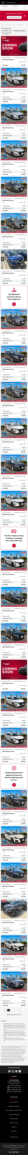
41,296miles (22, 852)
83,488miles (22, 275)
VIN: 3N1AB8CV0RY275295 (19, 572)
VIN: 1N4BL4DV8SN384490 (20, 884)
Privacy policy (14, 1118)
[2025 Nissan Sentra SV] (14, 501)
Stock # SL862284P (6, 367)
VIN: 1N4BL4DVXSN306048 (19, 957)
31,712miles (22, 516)
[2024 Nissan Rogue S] (14, 909)
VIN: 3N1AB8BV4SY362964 (20, 713)
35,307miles (22, 166)
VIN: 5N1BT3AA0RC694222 (19, 920)
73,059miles (22, 61)
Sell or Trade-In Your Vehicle (14, 1110)
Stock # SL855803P (6, 331)
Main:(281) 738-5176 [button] (15, 1085)
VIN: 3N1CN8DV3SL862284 (20, 367)
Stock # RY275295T (6, 572)
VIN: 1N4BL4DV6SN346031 (20, 848)
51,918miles (22, 924)
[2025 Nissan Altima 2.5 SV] (14, 800)
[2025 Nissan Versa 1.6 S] (14, 223)
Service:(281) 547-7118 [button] (15, 1087)
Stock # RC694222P (6, 920)
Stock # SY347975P (6, 476)
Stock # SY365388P (6, 749)
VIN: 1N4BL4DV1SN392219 (20, 811)
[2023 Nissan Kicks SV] (14, 669)
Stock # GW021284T (6, 57)
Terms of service (14, 1122)
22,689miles (22, 717)
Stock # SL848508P (6, 198)
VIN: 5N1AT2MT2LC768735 (20, 271)
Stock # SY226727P (6, 608)
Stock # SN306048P (6, 957)
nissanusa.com (14, 1137)
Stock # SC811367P (6, 993)
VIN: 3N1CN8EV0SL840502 (19, 89)
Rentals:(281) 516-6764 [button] (15, 1091)
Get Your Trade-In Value (14, 17)
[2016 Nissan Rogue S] (14, 46)
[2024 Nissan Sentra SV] (14, 561)
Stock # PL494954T (6, 681)
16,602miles (22, 407)
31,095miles (22, 480)
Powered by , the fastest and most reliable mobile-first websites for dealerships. (14, 1147)
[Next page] (22, 1010)
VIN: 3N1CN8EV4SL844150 (20, 162)
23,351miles (22, 335)
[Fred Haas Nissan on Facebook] (9, 1071)
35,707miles (22, 815)
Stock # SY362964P (6, 713)
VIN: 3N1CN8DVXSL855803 (20, 331)
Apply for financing (14, 1106)
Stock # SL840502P (6, 89)
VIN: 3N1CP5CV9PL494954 (20, 681)
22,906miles (22, 371)
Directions (14, 1131)
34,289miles (22, 130)
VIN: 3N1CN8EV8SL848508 (20, 198)
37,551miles (22, 888)
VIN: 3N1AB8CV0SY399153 (20, 512)
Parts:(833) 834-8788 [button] (15, 1089)
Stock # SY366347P (6, 440)
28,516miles (22, 961)
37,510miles (22, 202)
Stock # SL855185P (6, 235)
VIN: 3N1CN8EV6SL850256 (20, 125)
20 (19, 1010)
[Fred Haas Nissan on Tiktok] (19, 1071)
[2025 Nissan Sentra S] (14, 428)
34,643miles (22, 576)
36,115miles (22, 613)
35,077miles (22, 93)
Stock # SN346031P (6, 848)
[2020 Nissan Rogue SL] (14, 259)
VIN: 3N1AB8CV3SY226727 (20, 608)
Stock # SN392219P (6, 811)
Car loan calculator (14, 1114)
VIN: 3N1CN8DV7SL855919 (20, 403)
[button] (20, 2)
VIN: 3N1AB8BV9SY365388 (20, 749)
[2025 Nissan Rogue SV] (14, 981)
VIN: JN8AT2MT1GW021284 (20, 57)
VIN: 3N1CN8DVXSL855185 (20, 235)
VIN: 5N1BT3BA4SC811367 (20, 993)
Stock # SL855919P (6, 403)
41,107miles (22, 997)
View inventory (14, 1102)
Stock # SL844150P (6, 162)
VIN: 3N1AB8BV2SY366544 (20, 645)
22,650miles (22, 239)
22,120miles (22, 753)
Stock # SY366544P (6, 645)
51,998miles (22, 685)
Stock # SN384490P (6, 884)
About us (14, 1127)
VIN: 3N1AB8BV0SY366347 (20, 440)
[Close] (25, 15)
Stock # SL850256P (6, 125)
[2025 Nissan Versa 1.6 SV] (14, 78)
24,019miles (22, 649)
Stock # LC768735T (6, 271)
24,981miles (22, 444)
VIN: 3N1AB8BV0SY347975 (20, 476)
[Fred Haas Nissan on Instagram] (15, 1071)
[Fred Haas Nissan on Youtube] (12, 1071)
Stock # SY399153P (6, 512)
